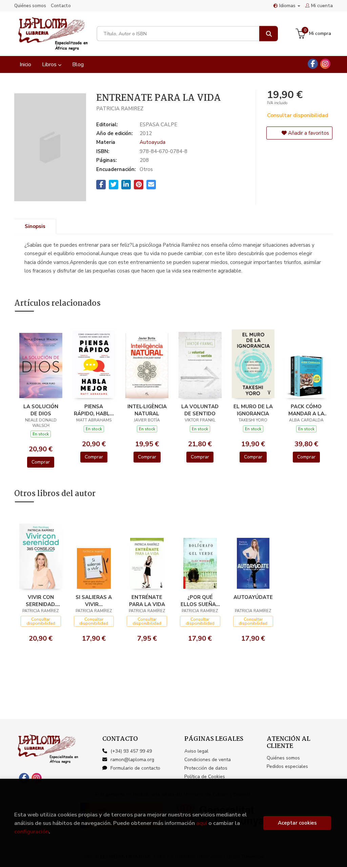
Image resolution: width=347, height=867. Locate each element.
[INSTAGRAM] (325, 64)
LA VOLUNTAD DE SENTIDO (200, 410)
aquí (201, 823)
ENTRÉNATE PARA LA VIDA (147, 600)
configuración (31, 831)
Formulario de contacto (135, 768)
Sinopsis (35, 226)
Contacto (61, 6)
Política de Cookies (204, 776)
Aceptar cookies (297, 822)
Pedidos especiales (287, 766)
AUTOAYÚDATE (253, 597)
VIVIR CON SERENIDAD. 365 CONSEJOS (40, 600)
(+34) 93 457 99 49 (131, 751)
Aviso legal (196, 751)
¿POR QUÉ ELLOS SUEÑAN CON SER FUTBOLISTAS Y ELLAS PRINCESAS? (200, 600)
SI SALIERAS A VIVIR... (94, 600)
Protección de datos (205, 768)
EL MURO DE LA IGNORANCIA (253, 410)
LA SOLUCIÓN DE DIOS (40, 410)
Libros (50, 64)
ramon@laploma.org (132, 759)
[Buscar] (268, 33)
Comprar (41, 462)
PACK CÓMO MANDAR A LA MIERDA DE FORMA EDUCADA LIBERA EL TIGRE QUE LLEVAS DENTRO (306, 410)
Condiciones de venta (207, 759)
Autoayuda (152, 142)
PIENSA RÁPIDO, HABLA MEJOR (94, 410)
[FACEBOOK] (313, 64)
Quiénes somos (30, 6)
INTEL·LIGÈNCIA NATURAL (147, 410)
